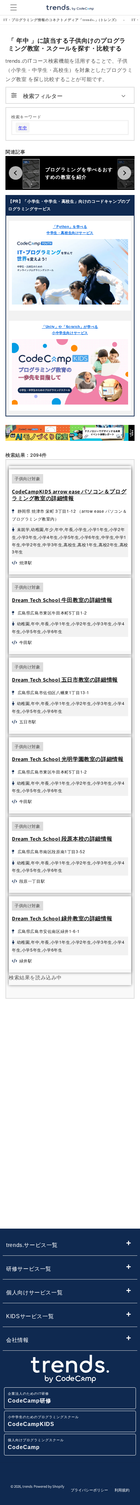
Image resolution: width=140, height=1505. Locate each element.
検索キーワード (26, 116)
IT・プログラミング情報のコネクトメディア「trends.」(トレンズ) (60, 20)
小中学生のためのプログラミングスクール (43, 1421)
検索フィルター (43, 96)
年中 (22, 127)
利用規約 (122, 1490)
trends (27, 1486)
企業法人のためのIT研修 (29, 1398)
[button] (13, 7)
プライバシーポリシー (89, 1490)
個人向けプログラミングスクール (36, 1444)
